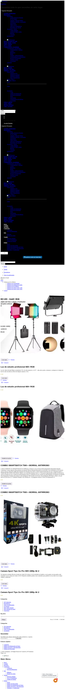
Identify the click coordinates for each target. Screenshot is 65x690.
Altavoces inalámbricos (16, 26)
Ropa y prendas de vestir (10, 41)
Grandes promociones (10, 13)
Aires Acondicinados (9, 605)
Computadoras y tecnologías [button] (11, 47)
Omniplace (3, 4)
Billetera (9, 234)
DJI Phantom (10, 36)
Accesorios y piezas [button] (12, 29)
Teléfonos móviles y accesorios (18, 22)
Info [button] (5, 232)
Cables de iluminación (15, 93)
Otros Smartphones (15, 77)
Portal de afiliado (11, 238)
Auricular (9, 62)
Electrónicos (7, 603)
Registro (10, 123)
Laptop (12, 51)
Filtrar (3, 619)
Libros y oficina (8, 102)
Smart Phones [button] (10, 72)
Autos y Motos (8, 103)
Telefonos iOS (13, 73)
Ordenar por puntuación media (14, 285)
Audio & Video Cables (16, 32)
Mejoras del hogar (9, 105)
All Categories (7, 602)
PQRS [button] (5, 242)
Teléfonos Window (15, 76)
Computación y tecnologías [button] (14, 48)
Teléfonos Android (15, 75)
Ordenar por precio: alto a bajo (14, 289)
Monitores (12, 52)
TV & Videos (13, 19)
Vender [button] (6, 237)
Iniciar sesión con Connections (34, 257)
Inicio (5, 224)
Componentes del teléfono (16, 99)
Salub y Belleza (8, 44)
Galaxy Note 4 (10, 79)
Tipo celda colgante (9, 607)
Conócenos (6, 666)
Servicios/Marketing (12, 231)
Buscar (3, 113)
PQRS (5, 681)
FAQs (8, 244)
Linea (8, 82)
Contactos (9, 230)
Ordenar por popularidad (13, 283)
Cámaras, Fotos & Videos (16, 20)
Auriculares (13, 23)
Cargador (12, 34)
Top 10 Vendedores (12, 240)
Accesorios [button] (10, 90)
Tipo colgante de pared (9, 609)
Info (5, 671)
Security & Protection (15, 58)
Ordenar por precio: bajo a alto (14, 287)
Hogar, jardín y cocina (10, 42)
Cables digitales (14, 30)
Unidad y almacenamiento (16, 55)
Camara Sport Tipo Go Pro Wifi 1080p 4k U (20, 571)
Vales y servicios (8, 106)
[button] (4, 362)
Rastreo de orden (11, 235)
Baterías (12, 33)
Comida (6, 225)
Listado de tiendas (11, 241)
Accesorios (13, 61)
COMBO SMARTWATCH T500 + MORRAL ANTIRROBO (25, 465)
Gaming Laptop (14, 59)
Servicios (6, 227)
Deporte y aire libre (9, 69)
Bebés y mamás (8, 67)
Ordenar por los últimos (13, 286)
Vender (5, 675)
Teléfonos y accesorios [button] (10, 70)
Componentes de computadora (17, 57)
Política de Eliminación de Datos (15, 247)
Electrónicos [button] (7, 15)
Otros (11, 96)
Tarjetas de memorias (15, 95)
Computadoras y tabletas (16, 49)
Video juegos (13, 24)
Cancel (5, 290)
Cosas (11, 92)
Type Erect (6, 610)
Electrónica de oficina (15, 27)
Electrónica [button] (10, 16)
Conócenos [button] (7, 228)
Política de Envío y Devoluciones (15, 248)
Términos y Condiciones (13, 250)
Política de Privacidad (12, 245)
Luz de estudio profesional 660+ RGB (17, 367)
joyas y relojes (7, 45)
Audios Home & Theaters (16, 17)
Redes (11, 54)
